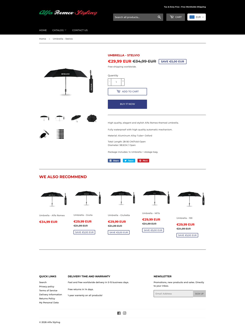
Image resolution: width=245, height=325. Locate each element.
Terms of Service (48, 290)
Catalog (58, 30)
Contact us (80, 30)
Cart (178, 17)
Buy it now (127, 103)
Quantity (113, 75)
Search (43, 282)
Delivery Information (50, 294)
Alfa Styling (53, 322)
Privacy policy (46, 286)
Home (43, 30)
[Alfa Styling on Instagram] (124, 313)
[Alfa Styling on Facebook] (119, 313)
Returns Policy (47, 298)
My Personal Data (49, 302)
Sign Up (199, 293)
